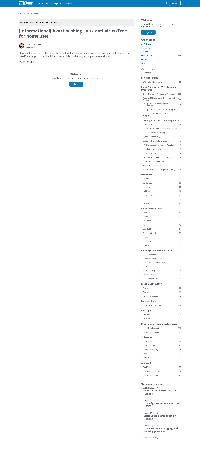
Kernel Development (162, 328)
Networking (162, 195)
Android (162, 288)
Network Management (162, 270)
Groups (144, 59)
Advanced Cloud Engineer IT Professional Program (162, 99)
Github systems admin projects (155, 263)
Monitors (162, 187)
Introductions (162, 315)
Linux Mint (162, 221)
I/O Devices (162, 183)
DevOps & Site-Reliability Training (162, 141)
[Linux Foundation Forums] (26, 3)
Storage (162, 203)
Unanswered (161, 55)
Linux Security (162, 266)
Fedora (162, 217)
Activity (144, 51)
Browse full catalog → (151, 437)
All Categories (147, 44)
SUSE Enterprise (162, 241)
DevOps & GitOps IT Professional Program (162, 109)
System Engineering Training (162, 165)
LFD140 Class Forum (162, 371)
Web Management (162, 279)
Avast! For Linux (27, 61)
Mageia (162, 225)
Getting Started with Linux (162, 305)
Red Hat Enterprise (162, 233)
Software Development (162, 332)
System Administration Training (162, 161)
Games (162, 354)
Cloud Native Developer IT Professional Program (162, 114)
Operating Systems (162, 296)
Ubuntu (162, 245)
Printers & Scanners (162, 199)
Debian (162, 212)
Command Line (162, 345)
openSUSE (162, 229)
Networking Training (162, 153)
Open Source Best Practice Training (162, 157)
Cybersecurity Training (162, 137)
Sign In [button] (76, 84)
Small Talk (162, 367)
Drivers (162, 179)
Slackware (162, 237)
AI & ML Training (162, 124)
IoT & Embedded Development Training (162, 145)
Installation (162, 358)
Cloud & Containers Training (162, 133)
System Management (162, 274)
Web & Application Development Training (162, 169)
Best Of (144, 63)
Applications (162, 341)
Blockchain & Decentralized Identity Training (162, 128)
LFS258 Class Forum (162, 375)
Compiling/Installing (162, 349)
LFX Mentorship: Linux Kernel (162, 82)
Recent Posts (147, 48)
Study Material (162, 319)
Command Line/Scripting (162, 259)
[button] (21, 46)
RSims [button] (28, 44)
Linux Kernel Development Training (162, 149)
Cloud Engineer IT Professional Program (162, 94)
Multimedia (162, 191)
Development (162, 292)
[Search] (166, 3)
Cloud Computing (162, 254)
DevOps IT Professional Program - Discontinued (162, 105)
